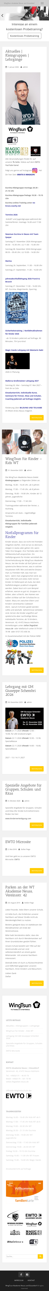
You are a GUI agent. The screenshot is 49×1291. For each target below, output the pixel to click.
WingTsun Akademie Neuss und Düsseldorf (19, 3)
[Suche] (40, 1256)
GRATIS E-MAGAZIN (26, 174)
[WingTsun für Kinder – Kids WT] (24, 442)
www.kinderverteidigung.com (18, 818)
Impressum (18, 1280)
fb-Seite (16, 162)
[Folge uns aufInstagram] (27, 1274)
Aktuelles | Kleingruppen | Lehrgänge (17, 55)
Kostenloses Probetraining (24, 35)
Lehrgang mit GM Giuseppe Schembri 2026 (20, 690)
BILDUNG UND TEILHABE (31, 407)
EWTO (17, 859)
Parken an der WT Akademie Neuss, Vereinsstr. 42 (19, 891)
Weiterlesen (37, 418)
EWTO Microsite (18, 842)
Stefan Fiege (25, 849)
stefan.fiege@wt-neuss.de (17, 1081)
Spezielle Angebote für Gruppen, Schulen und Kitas (23, 789)
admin (25, 67)
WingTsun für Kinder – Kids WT (23, 461)
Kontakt (31, 1280)
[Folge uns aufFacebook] (21, 1274)
